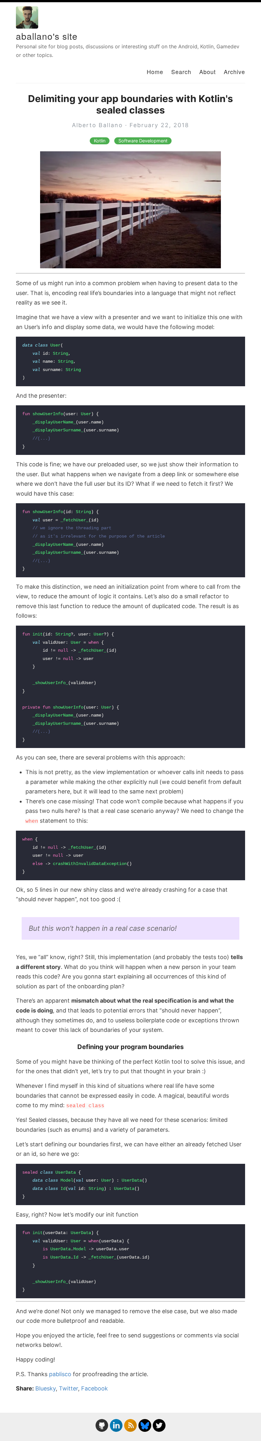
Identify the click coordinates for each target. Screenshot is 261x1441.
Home (155, 71)
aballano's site (47, 36)
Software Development (142, 141)
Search (181, 71)
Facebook (94, 1388)
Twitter (68, 1388)
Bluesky (45, 1388)
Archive (234, 71)
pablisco (60, 1374)
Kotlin (99, 141)
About (207, 71)
